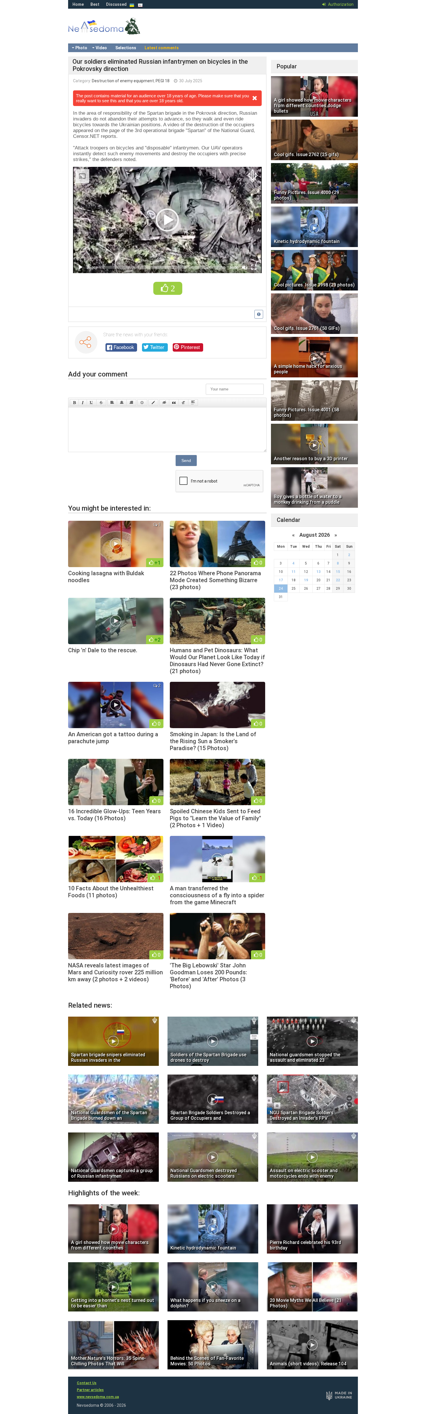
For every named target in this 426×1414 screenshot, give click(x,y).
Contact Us (87, 1383)
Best (94, 4)
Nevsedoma (114, 31)
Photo (81, 47)
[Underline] (92, 402)
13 (318, 572)
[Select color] (153, 402)
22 (338, 580)
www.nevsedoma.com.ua (98, 1397)
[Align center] (122, 402)
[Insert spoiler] (193, 402)
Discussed (116, 4)
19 (306, 580)
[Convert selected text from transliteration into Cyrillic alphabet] (183, 402)
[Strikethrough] (101, 402)
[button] (167, 220)
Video (101, 47)
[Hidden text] (164, 402)
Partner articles (90, 1390)
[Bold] (74, 402)
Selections (125, 47)
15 (338, 572)
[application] (167, 220)
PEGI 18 (163, 80)
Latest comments (162, 47)
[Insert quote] (174, 402)
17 (281, 580)
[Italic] (83, 402)
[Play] (80, 267)
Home (78, 4)
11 (294, 572)
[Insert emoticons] (142, 402)
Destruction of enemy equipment (123, 80)
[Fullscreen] (254, 267)
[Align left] (112, 402)
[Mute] (244, 267)
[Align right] (131, 402)
